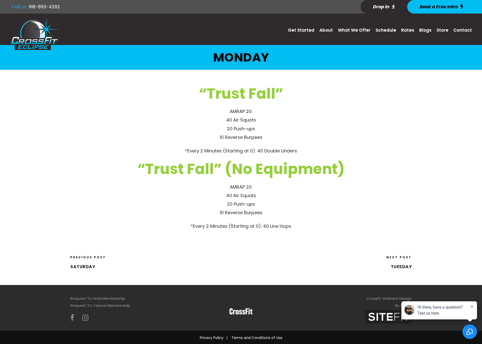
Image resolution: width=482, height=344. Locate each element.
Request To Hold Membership (97, 298)
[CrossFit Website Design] (389, 316)
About (326, 30)
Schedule (386, 30)
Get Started (301, 30)
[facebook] (72, 317)
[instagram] (85, 317)
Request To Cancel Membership (100, 305)
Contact (462, 30)
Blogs (425, 30)
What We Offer (354, 30)
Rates (407, 30)
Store (442, 30)
